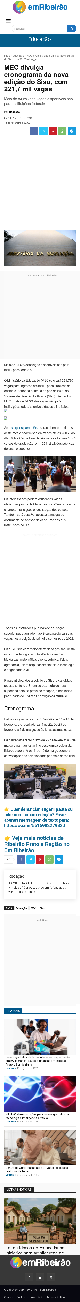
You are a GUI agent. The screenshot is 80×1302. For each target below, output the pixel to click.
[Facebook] (34, 131)
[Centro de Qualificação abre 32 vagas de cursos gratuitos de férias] (40, 1147)
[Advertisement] (40, 178)
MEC (33, 908)
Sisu (42, 908)
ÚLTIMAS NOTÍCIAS (19, 1189)
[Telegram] (72, 131)
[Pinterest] (53, 131)
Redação (14, 112)
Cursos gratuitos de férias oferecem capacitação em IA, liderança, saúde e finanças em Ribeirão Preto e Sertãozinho (38, 1061)
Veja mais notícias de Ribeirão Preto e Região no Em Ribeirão (37, 844)
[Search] (71, 28)
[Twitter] (43, 131)
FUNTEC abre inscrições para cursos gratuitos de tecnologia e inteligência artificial (37, 1116)
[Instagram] (40, 1277)
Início (7, 55)
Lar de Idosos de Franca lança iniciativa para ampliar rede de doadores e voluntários (35, 1252)
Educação (39, 39)
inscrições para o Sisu (23, 427)
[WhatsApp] (62, 131)
